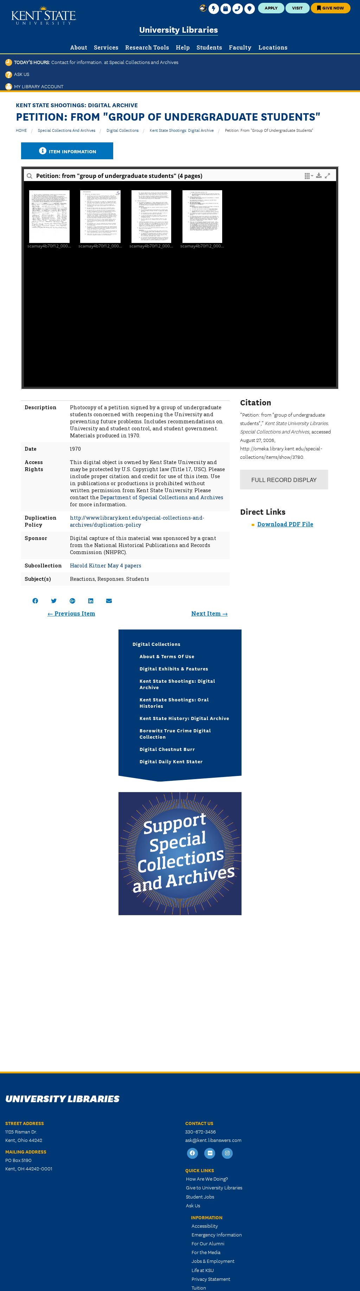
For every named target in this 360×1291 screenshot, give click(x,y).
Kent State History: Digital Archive (184, 718)
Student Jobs (200, 1196)
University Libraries (178, 29)
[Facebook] (192, 1153)
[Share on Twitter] (54, 600)
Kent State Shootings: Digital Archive (182, 130)
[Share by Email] (109, 600)
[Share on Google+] (72, 600)
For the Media (206, 1252)
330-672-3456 (200, 1131)
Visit (297, 7)
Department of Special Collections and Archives (161, 497)
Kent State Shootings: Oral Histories (174, 702)
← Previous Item (71, 613)
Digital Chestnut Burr (167, 749)
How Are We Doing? (207, 1178)
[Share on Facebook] (35, 600)
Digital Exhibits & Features (174, 668)
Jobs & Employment (213, 1261)
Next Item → (209, 613)
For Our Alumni (208, 1243)
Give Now (332, 7)
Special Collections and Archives (66, 130)
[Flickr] (210, 1153)
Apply (271, 7)
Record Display (284, 480)
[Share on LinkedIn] (90, 600)
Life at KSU (203, 1270)
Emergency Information (217, 1234)
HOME (21, 130)
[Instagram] (227, 1153)
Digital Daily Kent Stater (171, 761)
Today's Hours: (95, 62)
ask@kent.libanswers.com (213, 1140)
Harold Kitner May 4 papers (105, 565)
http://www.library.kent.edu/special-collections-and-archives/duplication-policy (137, 521)
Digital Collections (123, 130)
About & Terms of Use (167, 656)
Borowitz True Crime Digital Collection (175, 733)
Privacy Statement (211, 1279)
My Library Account (37, 86)
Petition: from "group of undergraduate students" (269, 130)
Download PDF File (285, 524)
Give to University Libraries (214, 1187)
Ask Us (20, 74)
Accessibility (205, 1225)
